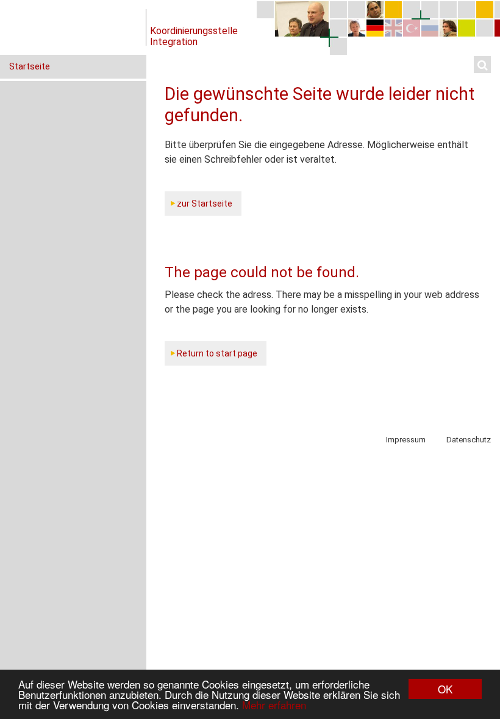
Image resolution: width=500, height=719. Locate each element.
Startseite (29, 66)
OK (445, 688)
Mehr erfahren (274, 704)
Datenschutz (468, 439)
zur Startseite (204, 203)
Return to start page (217, 353)
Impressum (406, 439)
